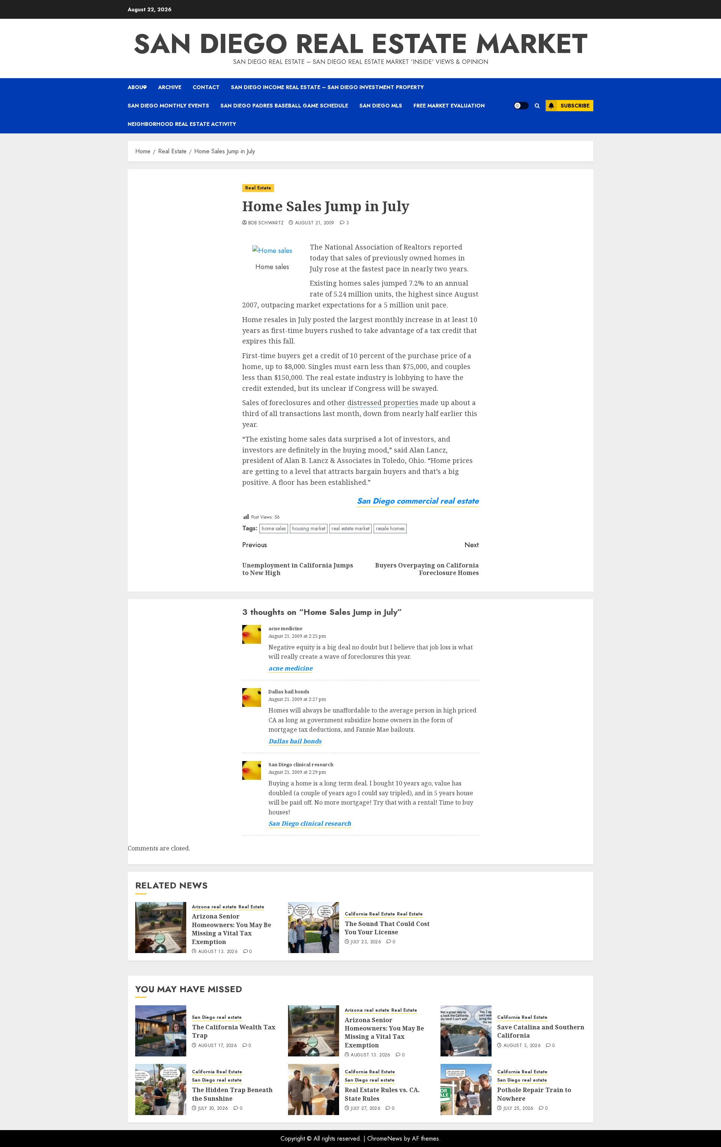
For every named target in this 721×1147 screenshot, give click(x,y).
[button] (537, 105)
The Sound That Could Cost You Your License (387, 928)
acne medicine (285, 628)
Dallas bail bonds (288, 692)
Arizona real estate (214, 907)
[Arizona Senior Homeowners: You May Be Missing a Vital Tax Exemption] (160, 927)
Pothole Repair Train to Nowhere (534, 1094)
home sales (274, 528)
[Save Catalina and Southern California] (466, 1030)
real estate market (351, 528)
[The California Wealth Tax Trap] (160, 1030)
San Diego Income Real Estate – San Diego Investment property (327, 87)
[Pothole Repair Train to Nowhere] (466, 1089)
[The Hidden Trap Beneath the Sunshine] (160, 1089)
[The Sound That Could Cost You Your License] (313, 927)
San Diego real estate (217, 1017)
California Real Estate (370, 914)
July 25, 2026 (519, 1109)
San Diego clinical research (300, 764)
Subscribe (575, 105)
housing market (308, 528)
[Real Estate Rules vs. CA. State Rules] (313, 1089)
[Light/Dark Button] (521, 105)
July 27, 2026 (365, 1109)
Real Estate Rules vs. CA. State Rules (382, 1094)
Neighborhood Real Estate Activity (182, 124)
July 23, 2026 (366, 942)
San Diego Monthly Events (168, 105)
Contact (206, 87)
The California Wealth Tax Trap (233, 1031)
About (137, 87)
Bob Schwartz (266, 223)
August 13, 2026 (218, 952)
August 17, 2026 (217, 1046)
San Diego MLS (380, 105)
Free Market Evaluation (449, 105)
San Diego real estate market (360, 43)
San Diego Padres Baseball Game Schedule (284, 105)
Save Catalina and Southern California (540, 1031)
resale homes (390, 528)
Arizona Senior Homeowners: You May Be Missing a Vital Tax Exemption (231, 929)
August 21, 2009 (314, 223)
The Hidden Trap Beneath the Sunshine (232, 1094)
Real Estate (258, 188)
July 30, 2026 (213, 1109)
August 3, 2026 (522, 1046)
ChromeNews (384, 1138)
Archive (169, 87)
